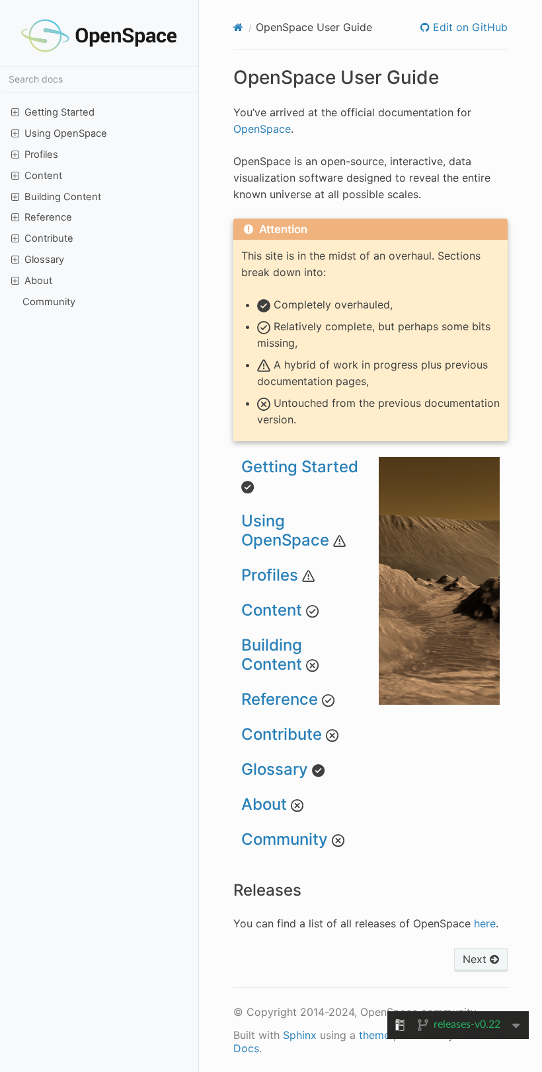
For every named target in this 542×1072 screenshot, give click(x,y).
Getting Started (59, 112)
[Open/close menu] (15, 112)
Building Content (62, 197)
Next (476, 959)
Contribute (48, 238)
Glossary (44, 260)
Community (48, 302)
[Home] (238, 27)
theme (374, 1035)
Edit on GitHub (469, 27)
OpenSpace (262, 128)
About (38, 281)
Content (43, 176)
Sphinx (300, 1035)
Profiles (41, 155)
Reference (48, 217)
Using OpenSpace (65, 133)
